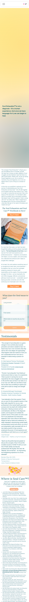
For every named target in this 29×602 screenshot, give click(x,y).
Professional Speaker (7, 363)
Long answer (8, 302)
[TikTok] (26, 4)
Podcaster (17, 363)
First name (7, 313)
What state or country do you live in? (14, 319)
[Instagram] (24, 4)
